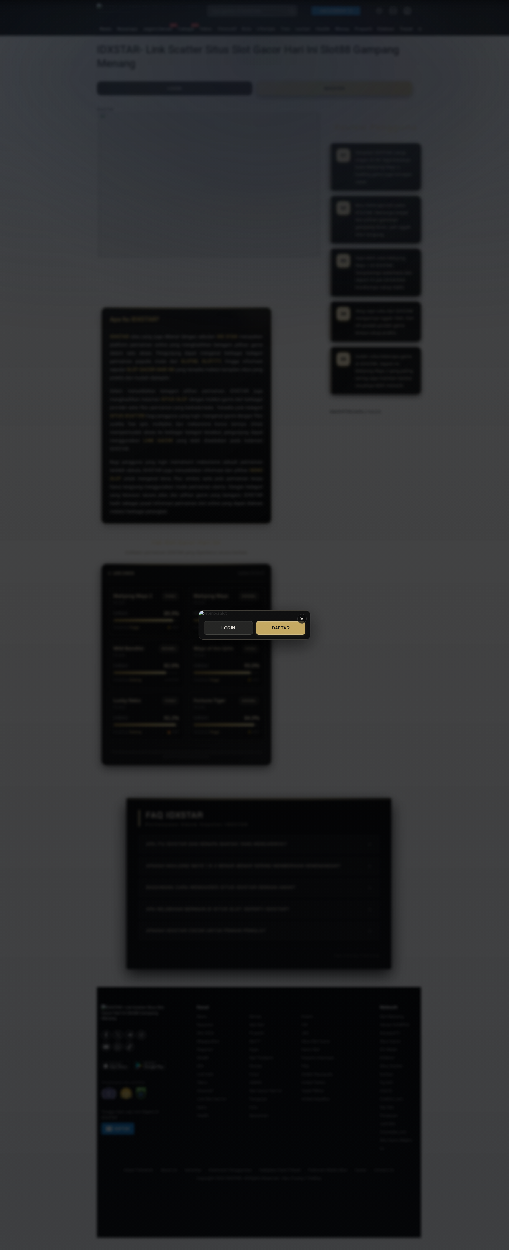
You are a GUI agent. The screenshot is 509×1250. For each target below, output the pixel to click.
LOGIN (228, 628)
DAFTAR (281, 628)
